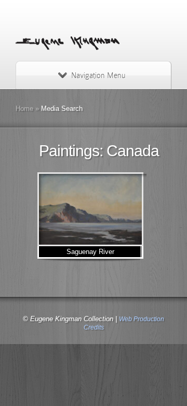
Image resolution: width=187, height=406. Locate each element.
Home (24, 108)
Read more (120, 209)
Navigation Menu (98, 75)
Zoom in (69, 209)
